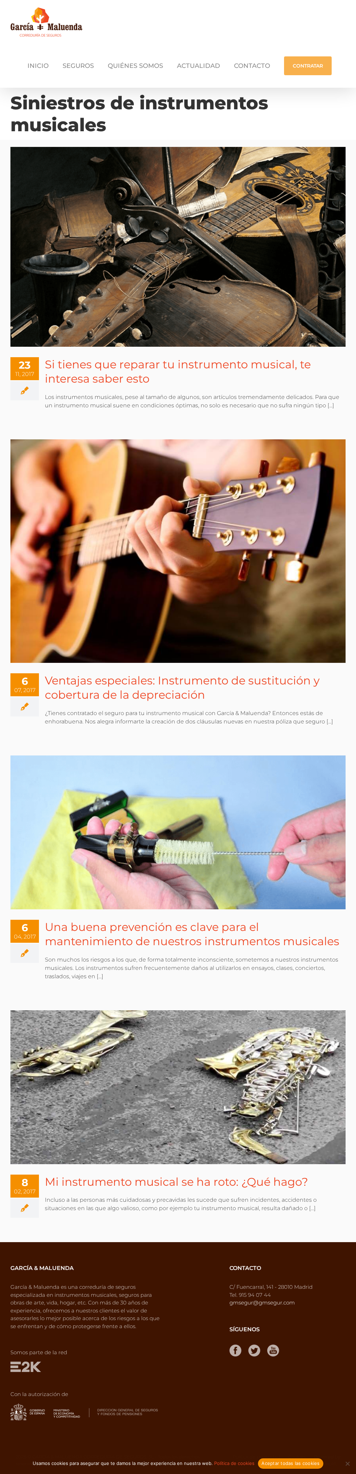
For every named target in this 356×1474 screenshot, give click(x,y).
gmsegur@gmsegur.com (262, 1302)
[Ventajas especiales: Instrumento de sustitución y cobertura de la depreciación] (178, 551)
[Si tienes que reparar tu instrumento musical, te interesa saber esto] (178, 247)
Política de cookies (234, 1463)
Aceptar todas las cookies (290, 1463)
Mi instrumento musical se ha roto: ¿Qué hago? (176, 1182)
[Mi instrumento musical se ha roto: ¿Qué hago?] (178, 1087)
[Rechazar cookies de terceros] (347, 1463)
